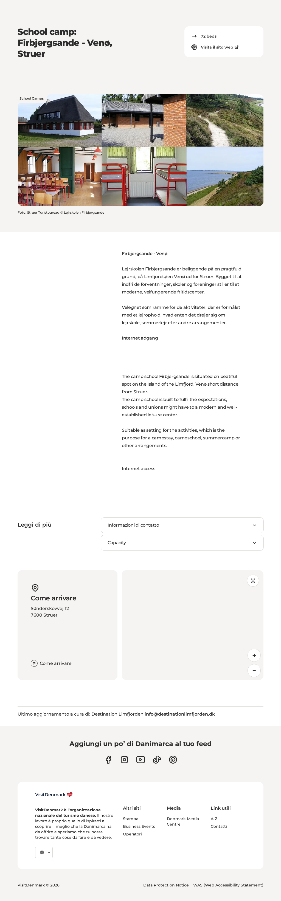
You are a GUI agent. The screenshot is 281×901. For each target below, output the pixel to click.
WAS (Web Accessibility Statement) (228, 885)
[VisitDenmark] (54, 794)
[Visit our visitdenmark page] (140, 759)
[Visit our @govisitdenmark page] (157, 759)
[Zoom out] (254, 670)
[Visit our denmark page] (108, 759)
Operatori (132, 834)
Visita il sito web (217, 47)
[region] (192, 625)
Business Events (139, 826)
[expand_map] (253, 581)
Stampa (130, 818)
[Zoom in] (254, 655)
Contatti (219, 826)
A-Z (214, 818)
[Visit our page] (124, 759)
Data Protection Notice (166, 885)
